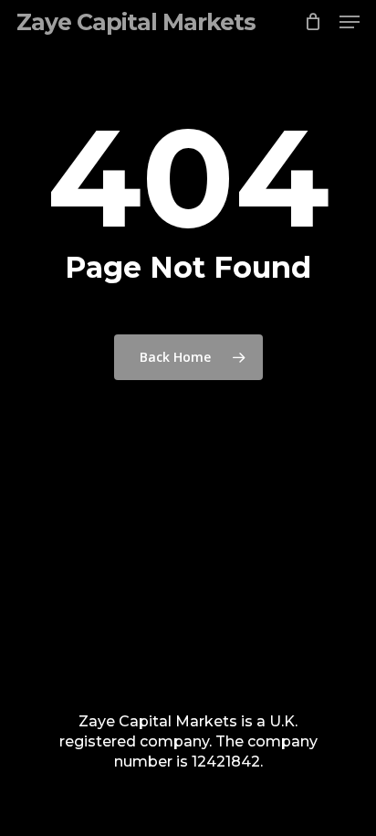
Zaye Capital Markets (136, 22)
